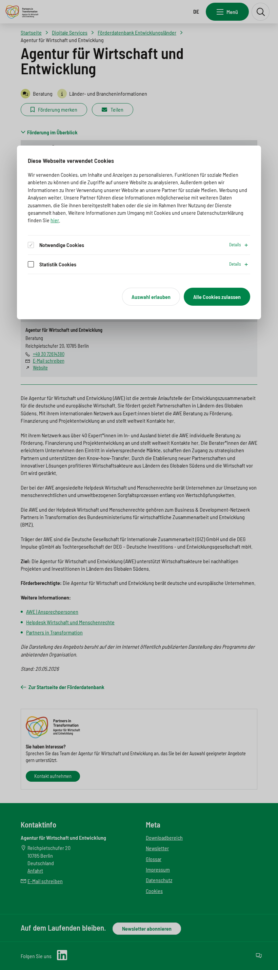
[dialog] (139, 233)
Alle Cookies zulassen (217, 296)
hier (55, 220)
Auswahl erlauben (151, 296)
